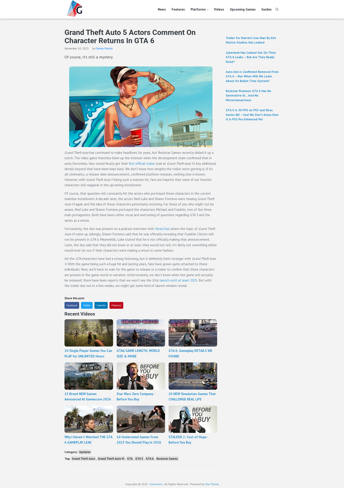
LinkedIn (101, 305)
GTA (130, 459)
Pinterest (116, 305)
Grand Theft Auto (83, 459)
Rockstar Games (167, 459)
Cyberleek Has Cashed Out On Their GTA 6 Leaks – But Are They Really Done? (251, 57)
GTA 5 (139, 459)
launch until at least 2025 (178, 280)
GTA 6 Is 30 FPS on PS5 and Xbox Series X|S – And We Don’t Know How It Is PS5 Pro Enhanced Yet (252, 114)
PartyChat (162, 229)
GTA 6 (150, 459)
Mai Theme (212, 484)
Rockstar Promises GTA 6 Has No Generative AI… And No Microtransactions (248, 95)
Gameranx (156, 484)
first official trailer (142, 163)
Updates (85, 452)
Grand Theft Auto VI (111, 459)
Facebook (72, 305)
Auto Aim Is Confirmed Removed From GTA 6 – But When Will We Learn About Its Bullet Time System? (252, 76)
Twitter (86, 305)
